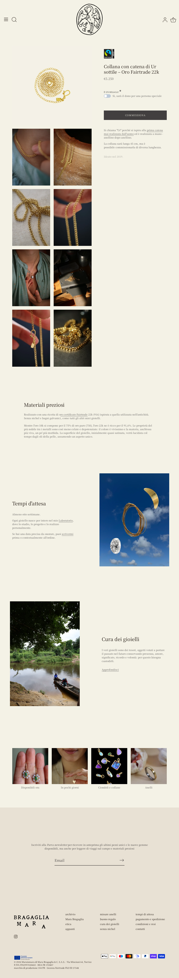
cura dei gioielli (109, 924)
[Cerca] (14, 20)
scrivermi (67, 534)
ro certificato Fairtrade (74, 414)
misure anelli (108, 914)
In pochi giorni (70, 787)
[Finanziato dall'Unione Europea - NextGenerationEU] (23, 957)
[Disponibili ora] (30, 766)
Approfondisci (110, 669)
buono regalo (108, 919)
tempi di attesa (145, 914)
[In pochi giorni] (70, 766)
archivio (70, 914)
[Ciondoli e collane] (109, 766)
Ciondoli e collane (109, 787)
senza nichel (107, 929)
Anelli (148, 787)
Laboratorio (66, 520)
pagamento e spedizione (150, 919)
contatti (140, 929)
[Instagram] (15, 936)
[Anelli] (149, 766)
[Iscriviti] (122, 860)
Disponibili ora (30, 787)
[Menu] (6, 19)
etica (68, 924)
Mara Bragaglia (74, 919)
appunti (70, 929)
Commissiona (135, 115)
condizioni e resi (146, 924)
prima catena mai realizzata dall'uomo (133, 132)
